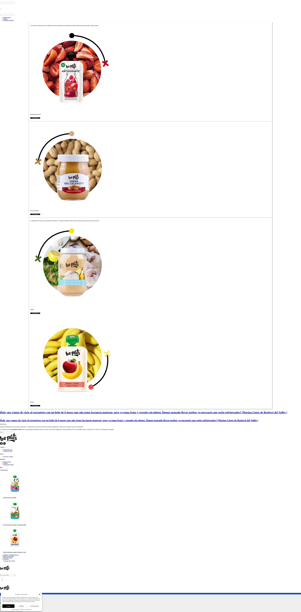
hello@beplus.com (7, 449)
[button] (39, 594)
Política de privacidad (16, 609)
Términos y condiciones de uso (26, 609)
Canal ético (6, 559)
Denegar (21, 606)
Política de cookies (7, 557)
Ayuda (1, 454)
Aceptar (8, 606)
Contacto (2, 447)
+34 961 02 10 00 (7, 451)
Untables (5, 19)
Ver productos (35, 118)
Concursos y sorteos (8, 456)
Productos (2, 459)
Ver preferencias (34, 606)
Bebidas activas (7, 17)
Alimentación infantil (8, 20)
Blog (1, 467)
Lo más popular (4, 470)
